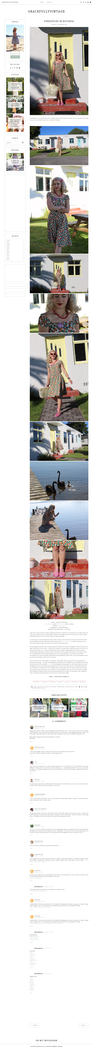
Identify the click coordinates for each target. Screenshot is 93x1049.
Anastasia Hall (38, 841)
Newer (35, 1025)
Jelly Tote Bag (49, 624)
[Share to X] (79, 687)
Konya (32, 955)
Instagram (36, 681)
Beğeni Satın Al (34, 936)
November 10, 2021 (39, 901)
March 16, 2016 (38, 872)
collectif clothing (50, 686)
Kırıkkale (32, 958)
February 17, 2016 (39, 763)
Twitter (60, 681)
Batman (32, 985)
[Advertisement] (15, 203)
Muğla (32, 988)
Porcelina (37, 825)
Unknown (37, 870)
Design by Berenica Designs (54, 1046)
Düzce (32, 982)
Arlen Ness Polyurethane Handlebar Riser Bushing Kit (46, 923)
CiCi (35, 761)
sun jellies (41, 688)
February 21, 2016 (39, 810)
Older (83, 1025)
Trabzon (32, 954)
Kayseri (32, 984)
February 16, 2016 (39, 728)
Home (42, 2)
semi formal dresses (36, 878)
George (50, 664)
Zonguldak (33, 963)
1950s (35, 686)
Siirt (31, 957)
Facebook (44, 681)
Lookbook (82, 681)
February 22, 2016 (39, 826)
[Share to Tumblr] (86, 687)
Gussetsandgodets (39, 794)
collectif (40, 686)
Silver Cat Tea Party (40, 809)
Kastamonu (33, 960)
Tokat (31, 987)
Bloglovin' (52, 681)
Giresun (32, 965)
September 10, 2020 (48, 886)
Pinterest (74, 681)
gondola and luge (66, 641)
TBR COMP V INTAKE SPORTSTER (40, 907)
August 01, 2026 (47, 948)
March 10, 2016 (38, 842)
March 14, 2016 (38, 855)
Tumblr (66, 681)
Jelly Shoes (59, 624)
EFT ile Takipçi (34, 938)
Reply (31, 741)
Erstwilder (62, 625)
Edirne (32, 981)
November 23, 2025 (48, 932)
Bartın (32, 990)
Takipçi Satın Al (34, 939)
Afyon (31, 961)
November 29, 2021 (39, 917)
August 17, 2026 (47, 973)
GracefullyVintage (10, 2)
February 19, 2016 (39, 795)
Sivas (31, 978)
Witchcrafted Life (39, 726)
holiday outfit (70, 686)
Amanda (37, 779)
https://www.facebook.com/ (38, 891)
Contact (49, 2)
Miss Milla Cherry (39, 747)
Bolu (31, 952)
